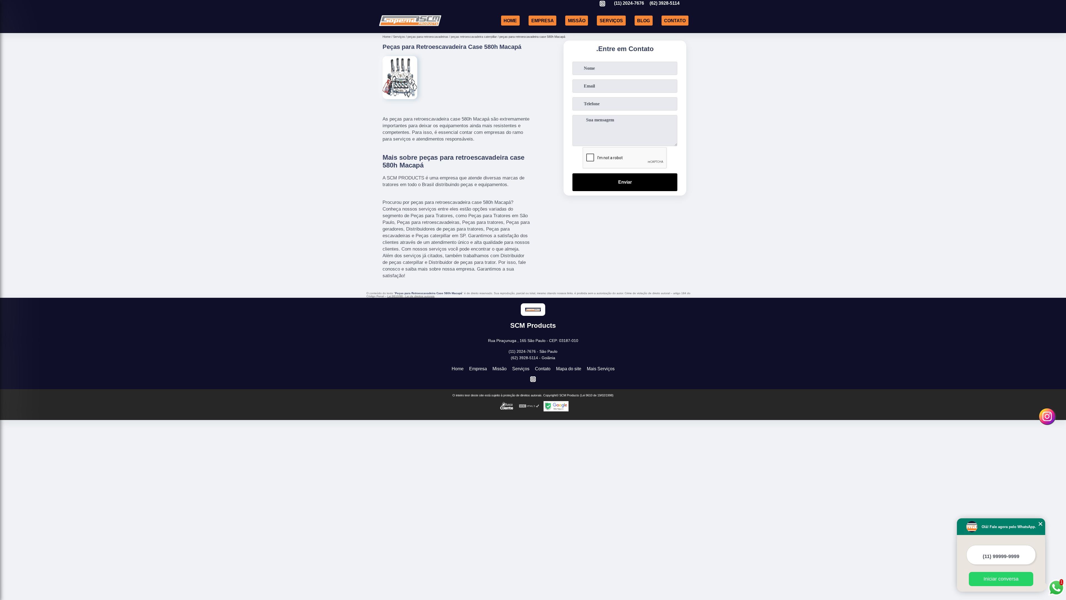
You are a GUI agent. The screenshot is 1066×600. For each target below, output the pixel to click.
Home (510, 20)
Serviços (611, 20)
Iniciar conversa (1001, 579)
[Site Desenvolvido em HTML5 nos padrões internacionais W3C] (529, 406)
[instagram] (602, 4)
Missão (576, 20)
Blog (643, 20)
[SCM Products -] (410, 26)
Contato (675, 20)
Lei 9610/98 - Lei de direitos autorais (410, 296)
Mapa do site (568, 368)
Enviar (625, 182)
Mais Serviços (601, 368)
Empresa (542, 20)
